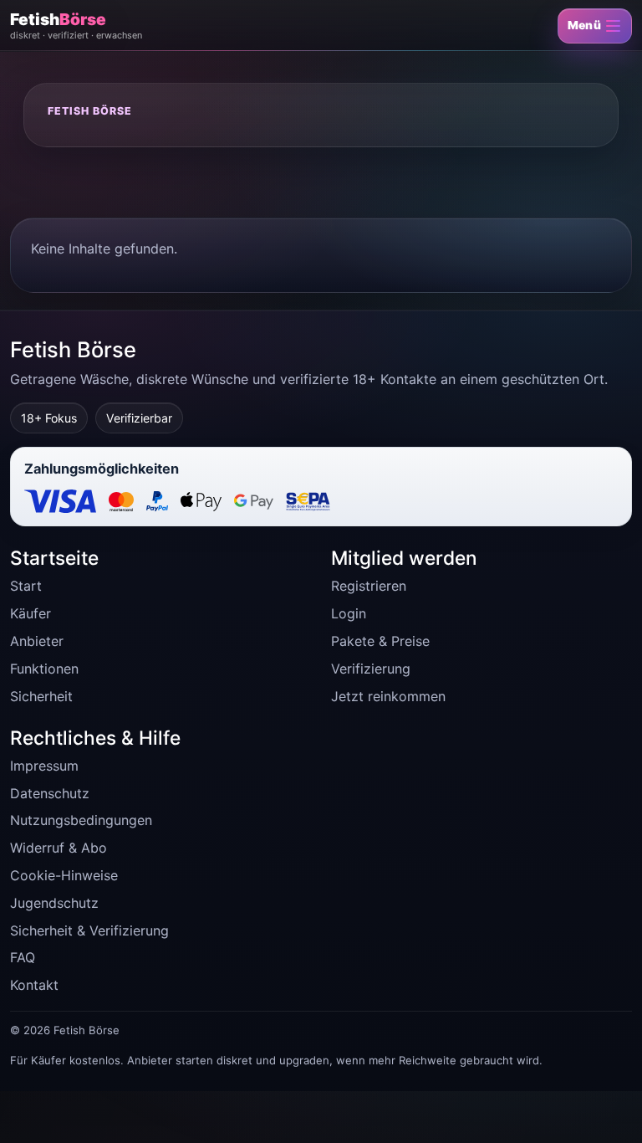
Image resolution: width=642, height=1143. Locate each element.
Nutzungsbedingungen (81, 820)
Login (348, 613)
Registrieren (368, 585)
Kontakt (34, 984)
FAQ (22, 957)
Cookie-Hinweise (64, 875)
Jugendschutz (54, 902)
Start (26, 585)
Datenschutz (49, 793)
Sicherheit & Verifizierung (89, 930)
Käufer (30, 613)
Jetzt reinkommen (388, 696)
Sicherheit (41, 696)
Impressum (44, 765)
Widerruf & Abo (58, 847)
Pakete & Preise (380, 641)
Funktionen (44, 668)
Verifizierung (370, 668)
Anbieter (37, 641)
